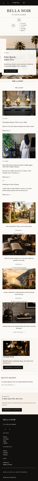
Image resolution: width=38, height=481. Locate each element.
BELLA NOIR (19, 11)
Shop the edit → (19, 332)
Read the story (10, 71)
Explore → (19, 230)
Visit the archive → (8, 385)
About (5, 450)
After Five (6, 462)
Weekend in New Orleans (10, 184)
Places (4, 118)
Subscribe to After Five (13, 367)
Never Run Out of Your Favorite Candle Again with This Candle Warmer (17, 166)
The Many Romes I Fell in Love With (14, 122)
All (3, 180)
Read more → (6, 130)
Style (4, 441)
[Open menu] (13, 25)
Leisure (5, 443)
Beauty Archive (7, 464)
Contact (5, 452)
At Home (5, 161)
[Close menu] (19, 20)
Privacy (5, 454)
